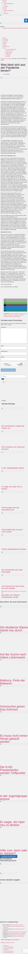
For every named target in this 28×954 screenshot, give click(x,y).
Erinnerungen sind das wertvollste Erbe (10, 509)
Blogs (4, 47)
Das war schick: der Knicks (17, 924)
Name (2, 345)
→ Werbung (5, 6)
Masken (21, 315)
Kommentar (3, 327)
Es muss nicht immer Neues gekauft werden (14, 738)
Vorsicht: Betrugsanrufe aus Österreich (18, 931)
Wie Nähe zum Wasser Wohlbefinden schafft (10, 596)
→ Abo (4, 5)
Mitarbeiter (6, 316)
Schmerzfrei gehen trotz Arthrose (12, 708)
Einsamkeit (21, 313)
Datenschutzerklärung (8, 946)
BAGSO (17, 313)
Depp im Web (9, 52)
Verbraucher (8, 28)
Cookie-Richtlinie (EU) (8, 948)
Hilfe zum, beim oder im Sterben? (13, 852)
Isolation (5, 315)
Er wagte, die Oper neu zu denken (12, 823)
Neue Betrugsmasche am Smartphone (17, 933)
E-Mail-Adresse (4, 351)
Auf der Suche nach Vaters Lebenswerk (13, 656)
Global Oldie (8, 53)
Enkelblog (8, 55)
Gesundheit (13, 28)
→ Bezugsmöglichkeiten (8, 3)
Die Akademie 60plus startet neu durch (14, 629)
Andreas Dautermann (7, 926)
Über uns (5, 0)
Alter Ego (8, 56)
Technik (17, 28)
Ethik (26, 313)
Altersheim (12, 313)
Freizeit (24, 28)
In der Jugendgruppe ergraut (12, 468)
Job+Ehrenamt (6, 46)
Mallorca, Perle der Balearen (12, 682)
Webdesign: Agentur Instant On (7, 942)
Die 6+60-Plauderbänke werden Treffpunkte (12, 770)
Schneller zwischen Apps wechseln (17, 934)
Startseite (3, 58)
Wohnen (21, 28)
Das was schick (9, 50)
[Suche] (2, 379)
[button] (5, 299)
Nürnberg (11, 316)
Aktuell (4, 28)
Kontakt (4, 2)
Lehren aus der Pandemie (13, 315)
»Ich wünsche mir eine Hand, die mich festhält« (12, 587)
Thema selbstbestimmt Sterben (13, 549)
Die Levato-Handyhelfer (11, 49)
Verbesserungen (16, 316)
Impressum (6, 945)
